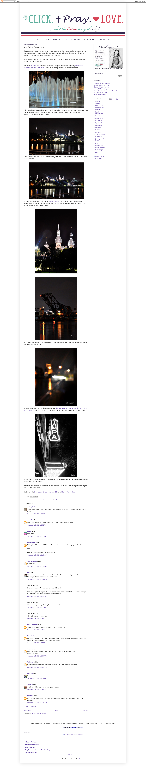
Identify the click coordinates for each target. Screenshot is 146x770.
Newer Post (27, 710)
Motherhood (99, 118)
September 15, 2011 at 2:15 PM (36, 596)
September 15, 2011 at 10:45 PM (37, 656)
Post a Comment (31, 706)
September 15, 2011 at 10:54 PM (37, 667)
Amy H (29, 520)
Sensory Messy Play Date (102, 87)
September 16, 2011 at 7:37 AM (36, 678)
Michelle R (30, 636)
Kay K (29, 531)
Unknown (30, 662)
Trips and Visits (100, 134)
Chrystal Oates (32, 561)
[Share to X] (34, 496)
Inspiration (98, 116)
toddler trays (99, 150)
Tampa (56, 499)
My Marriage (99, 120)
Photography (57, 39)
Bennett (97, 109)
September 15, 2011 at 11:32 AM (37, 555)
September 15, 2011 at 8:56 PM (36, 643)
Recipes (97, 130)
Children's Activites (90, 39)
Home (38, 39)
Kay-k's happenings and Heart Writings (37, 750)
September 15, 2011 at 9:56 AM (36, 536)
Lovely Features (105, 39)
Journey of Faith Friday (72, 39)
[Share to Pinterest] (37, 496)
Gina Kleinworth (32, 624)
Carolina (30, 673)
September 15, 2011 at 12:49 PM (37, 579)
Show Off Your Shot (68, 492)
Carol (29, 572)
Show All (70, 754)
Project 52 (98, 127)
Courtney (33, 65)
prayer (97, 143)
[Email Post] (28, 496)
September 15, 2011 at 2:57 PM (36, 618)
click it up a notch (33, 499)
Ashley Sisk (31, 507)
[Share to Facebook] (36, 496)
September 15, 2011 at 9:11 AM (36, 514)
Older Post (85, 710)
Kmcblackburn (32, 542)
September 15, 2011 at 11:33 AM (37, 566)
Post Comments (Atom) (39, 714)
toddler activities (100, 147)
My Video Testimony (100, 94)
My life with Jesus (100, 123)
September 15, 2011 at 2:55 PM (36, 607)
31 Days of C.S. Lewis (100, 92)
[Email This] (31, 496)
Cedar (29, 649)
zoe (96, 152)
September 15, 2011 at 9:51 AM (36, 525)
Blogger (81, 759)
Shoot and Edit (52, 492)
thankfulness (99, 145)
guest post (98, 136)
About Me (46, 39)
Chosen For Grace (31, 742)
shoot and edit (49, 499)
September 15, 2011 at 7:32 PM (36, 630)
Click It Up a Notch (40, 492)
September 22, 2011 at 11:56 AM (37, 702)
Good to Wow (54, 201)
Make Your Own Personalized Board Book (106, 91)
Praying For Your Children (102, 83)
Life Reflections (30, 747)
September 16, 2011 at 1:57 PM (36, 689)
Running (98, 132)
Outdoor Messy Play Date (101, 85)
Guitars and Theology (32, 744)
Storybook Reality (31, 752)
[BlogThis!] (33, 496)
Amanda (30, 684)
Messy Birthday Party (100, 89)
